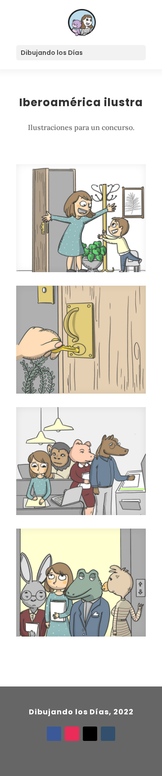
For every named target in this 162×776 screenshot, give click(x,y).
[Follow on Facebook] (54, 734)
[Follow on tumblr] (108, 734)
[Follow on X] (90, 734)
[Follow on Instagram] (72, 734)
